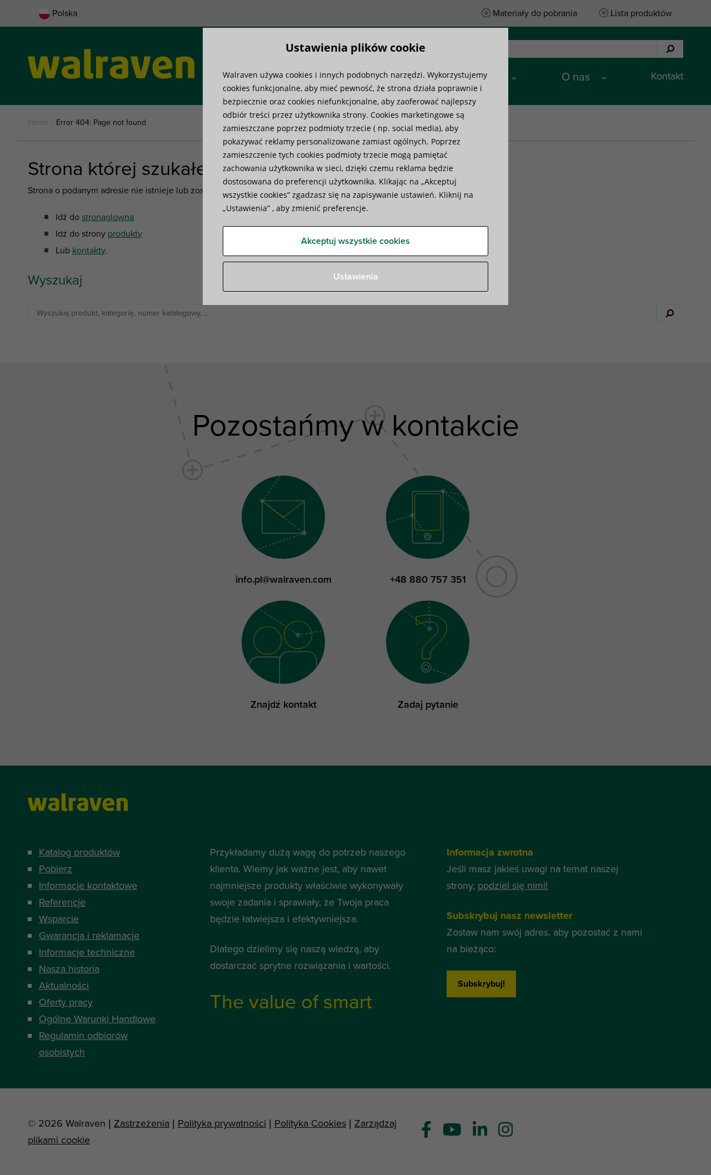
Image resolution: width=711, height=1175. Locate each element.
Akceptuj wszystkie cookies (355, 241)
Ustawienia (355, 276)
